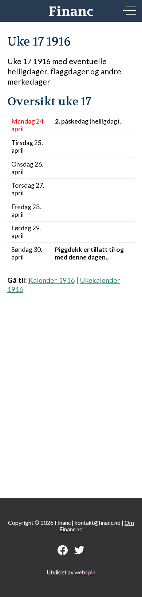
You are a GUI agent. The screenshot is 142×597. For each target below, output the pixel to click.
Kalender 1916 (51, 280)
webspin (85, 572)
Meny (129, 11)
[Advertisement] (71, 392)
